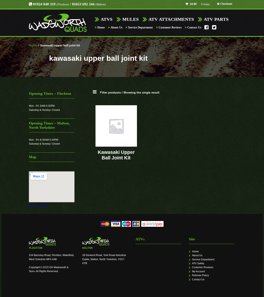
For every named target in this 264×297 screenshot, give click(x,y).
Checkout (226, 3)
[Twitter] (214, 28)
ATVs (106, 19)
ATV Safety (198, 263)
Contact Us (194, 27)
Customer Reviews (170, 27)
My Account (198, 271)
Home (101, 27)
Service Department (140, 27)
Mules (130, 19)
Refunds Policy (200, 275)
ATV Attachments (171, 19)
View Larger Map (38, 205)
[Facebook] (206, 28)
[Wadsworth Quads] (58, 23)
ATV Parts (216, 19)
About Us (116, 27)
